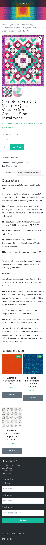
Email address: (9, 507)
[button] (40, 38)
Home (4, 24)
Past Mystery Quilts (19, 162)
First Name (7, 483)
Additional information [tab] (28, 172)
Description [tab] (9, 172)
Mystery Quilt (14, 24)
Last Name (7, 495)
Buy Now (17, 146)
